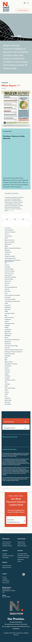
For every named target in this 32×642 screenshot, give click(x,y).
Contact (4, 577)
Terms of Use (5, 582)
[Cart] (28, 3)
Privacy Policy (5, 580)
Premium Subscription (23, 557)
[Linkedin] (23, 574)
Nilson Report (9, 85)
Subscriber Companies (8, 555)
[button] (24, 3)
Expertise (4, 553)
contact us (10, 210)
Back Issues (21, 559)
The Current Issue (6, 542)
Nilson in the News (22, 545)
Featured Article (6, 544)
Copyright (4, 579)
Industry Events (21, 544)
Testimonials (5, 557)
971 (18, 85)
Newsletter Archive (7, 545)
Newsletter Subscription (24, 555)
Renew (19, 561)
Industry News (21, 542)
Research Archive (6, 567)
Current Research (6, 565)
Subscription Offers (22, 553)
